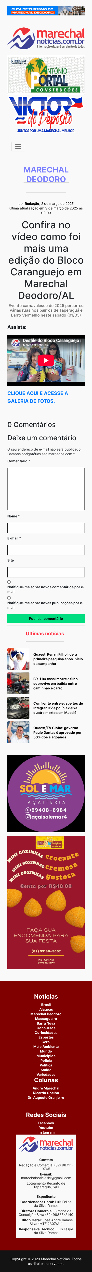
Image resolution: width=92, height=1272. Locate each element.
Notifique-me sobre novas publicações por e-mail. (45, 605)
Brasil (46, 1005)
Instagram (46, 1132)
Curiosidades (46, 1032)
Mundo (46, 1051)
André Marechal (46, 1088)
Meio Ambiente (46, 1046)
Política (46, 1065)
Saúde (46, 1070)
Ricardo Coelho (46, 1093)
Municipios (46, 1056)
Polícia (46, 1060)
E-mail (14, 538)
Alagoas (46, 1009)
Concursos (46, 1028)
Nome (13, 516)
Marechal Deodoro (46, 1014)
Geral (46, 1042)
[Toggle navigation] (18, 146)
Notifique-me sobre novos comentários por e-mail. (46, 589)
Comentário (18, 461)
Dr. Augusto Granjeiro (46, 1097)
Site (10, 560)
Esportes (46, 1037)
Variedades (46, 1074)
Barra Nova (46, 1023)
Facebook (46, 1123)
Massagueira (46, 1018)
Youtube (46, 1127)
